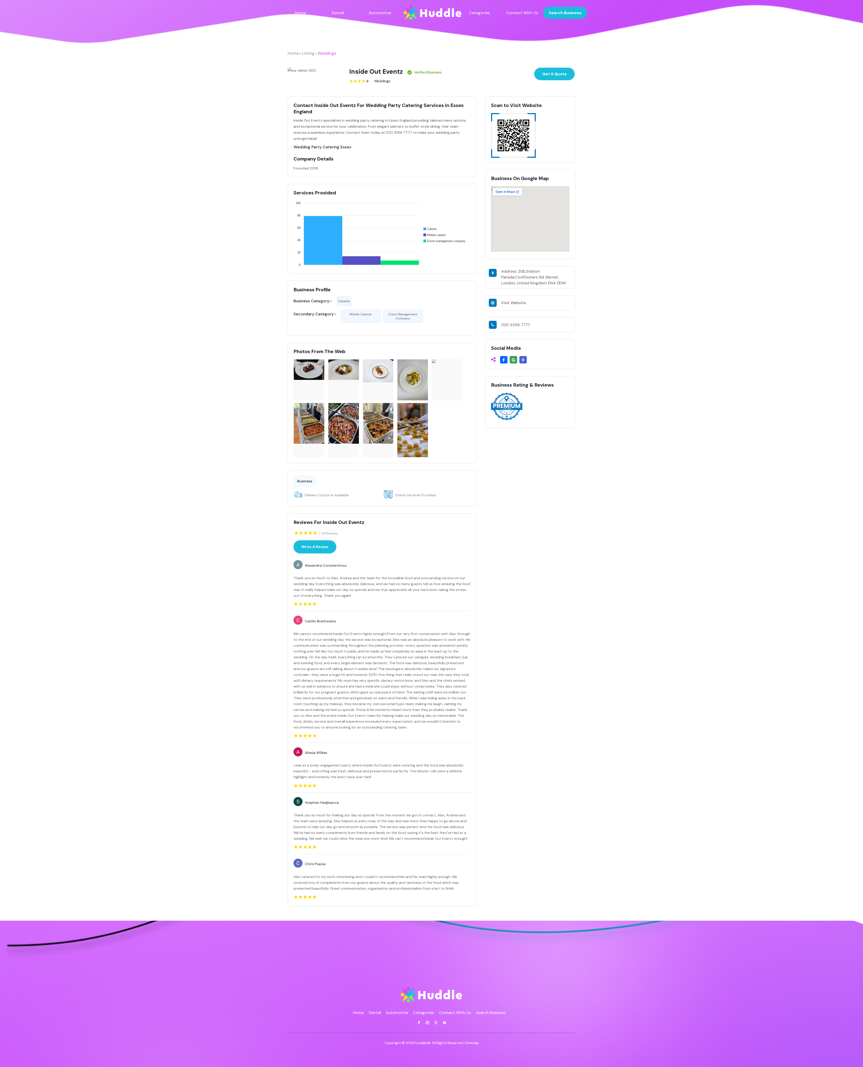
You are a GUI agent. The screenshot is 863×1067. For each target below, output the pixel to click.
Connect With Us (522, 13)
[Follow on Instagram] (427, 1022)
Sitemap (472, 1042)
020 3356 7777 (515, 324)
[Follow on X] (435, 1022)
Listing (308, 53)
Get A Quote (554, 74)
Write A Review (314, 546)
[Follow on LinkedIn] (444, 1022)
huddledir (423, 1042)
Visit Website (513, 302)
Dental (338, 13)
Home (300, 13)
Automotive (380, 13)
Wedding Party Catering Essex (322, 147)
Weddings (327, 53)
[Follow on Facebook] (418, 1022)
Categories (479, 13)
